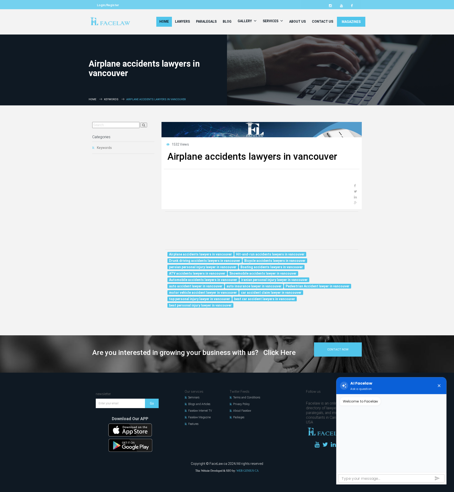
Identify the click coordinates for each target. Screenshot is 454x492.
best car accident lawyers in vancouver (264, 299)
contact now (338, 349)
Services (271, 21)
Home (164, 21)
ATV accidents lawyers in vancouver (197, 273)
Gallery (245, 21)
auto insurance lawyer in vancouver (254, 286)
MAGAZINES (351, 22)
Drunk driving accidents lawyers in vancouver (204, 261)
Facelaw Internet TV (200, 410)
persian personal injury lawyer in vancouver (202, 267)
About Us (297, 21)
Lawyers (182, 21)
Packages (238, 417)
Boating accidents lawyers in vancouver (271, 267)
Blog (227, 21)
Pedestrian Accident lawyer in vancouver (317, 286)
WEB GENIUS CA (247, 470)
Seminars (194, 397)
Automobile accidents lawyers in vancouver (203, 280)
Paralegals (206, 21)
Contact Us (322, 21)
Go (152, 403)
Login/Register (108, 5)
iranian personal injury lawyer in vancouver (274, 280)
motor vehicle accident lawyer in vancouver (203, 292)
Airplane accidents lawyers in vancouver (200, 254)
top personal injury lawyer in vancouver (199, 299)
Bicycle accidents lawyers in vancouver (275, 261)
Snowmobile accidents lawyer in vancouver (263, 273)
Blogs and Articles (199, 404)
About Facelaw (242, 410)
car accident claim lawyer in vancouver (271, 292)
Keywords (111, 99)
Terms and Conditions (246, 397)
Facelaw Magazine (199, 417)
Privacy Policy (241, 404)
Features (193, 424)
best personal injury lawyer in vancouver (200, 305)
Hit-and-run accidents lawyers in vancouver (270, 254)
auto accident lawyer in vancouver (196, 286)
